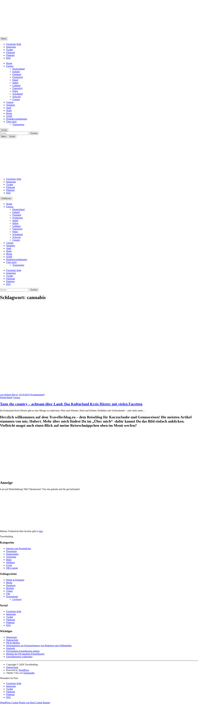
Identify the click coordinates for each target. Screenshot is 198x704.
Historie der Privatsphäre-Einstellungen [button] (25, 654)
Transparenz (18, 124)
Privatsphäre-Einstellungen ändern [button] (23, 651)
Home (9, 63)
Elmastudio (29, 673)
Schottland (17, 94)
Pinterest (10, 55)
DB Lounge (12, 568)
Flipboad (10, 52)
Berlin (9, 582)
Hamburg (10, 585)
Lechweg (17, 599)
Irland (15, 80)
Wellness (10, 562)
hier (41, 531)
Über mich (11, 121)
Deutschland (18, 69)
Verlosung (11, 557)
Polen (15, 91)
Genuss (9, 102)
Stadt (8, 107)
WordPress (24, 670)
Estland (16, 71)
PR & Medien (13, 642)
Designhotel (12, 596)
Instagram (11, 47)
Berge (9, 113)
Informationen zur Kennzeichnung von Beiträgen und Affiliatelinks (39, 645)
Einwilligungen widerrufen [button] (19, 656)
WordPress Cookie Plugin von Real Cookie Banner (25, 702)
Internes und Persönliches (18, 548)
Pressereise (11, 551)
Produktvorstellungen (16, 119)
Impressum (11, 637)
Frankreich (17, 77)
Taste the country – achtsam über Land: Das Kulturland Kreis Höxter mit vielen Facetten (71, 404)
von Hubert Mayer (9, 394)
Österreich (17, 88)
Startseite (10, 648)
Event (9, 565)
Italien (15, 82)
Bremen (10, 588)
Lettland (16, 85)
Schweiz (16, 96)
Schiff (9, 116)
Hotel (9, 110)
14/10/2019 (24, 394)
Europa (9, 66)
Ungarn (16, 99)
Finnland (16, 74)
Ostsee (9, 591)
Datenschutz (12, 640)
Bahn (8, 559)
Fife (8, 593)
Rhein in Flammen (15, 580)
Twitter (9, 49)
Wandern (10, 105)
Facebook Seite (13, 44)
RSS (8, 58)
